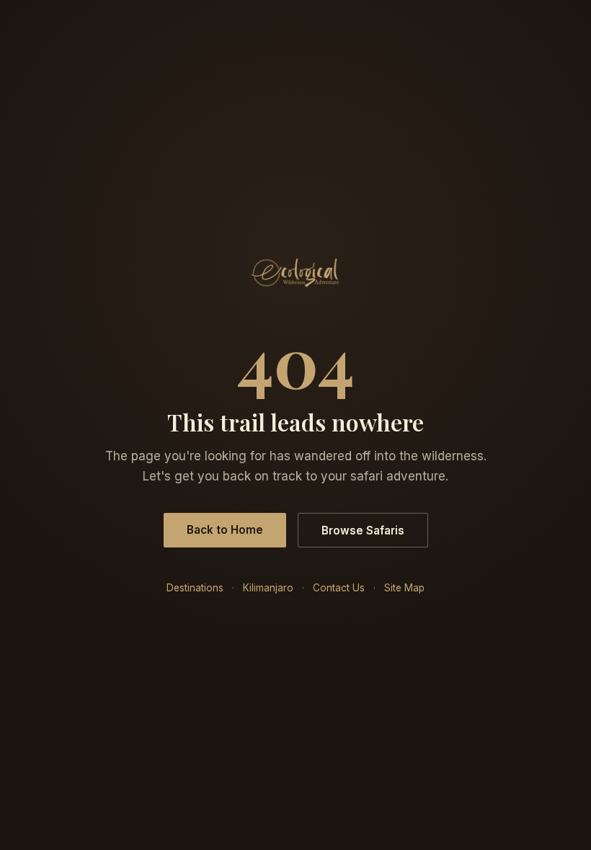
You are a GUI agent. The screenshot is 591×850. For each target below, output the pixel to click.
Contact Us (339, 588)
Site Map (404, 588)
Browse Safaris (362, 530)
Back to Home (225, 530)
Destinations (194, 588)
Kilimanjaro (268, 588)
